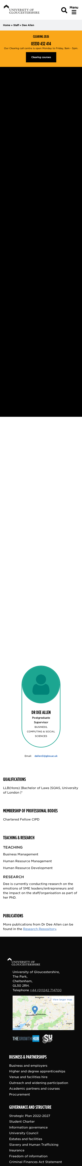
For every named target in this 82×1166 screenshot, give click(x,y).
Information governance (28, 1127)
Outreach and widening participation (38, 1083)
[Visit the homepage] (21, 10)
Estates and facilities (25, 1139)
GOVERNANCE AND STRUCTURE (30, 1107)
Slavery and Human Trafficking (33, 1144)
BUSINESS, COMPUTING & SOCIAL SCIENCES (41, 731)
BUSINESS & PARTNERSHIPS (28, 1057)
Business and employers (28, 1065)
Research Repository (39, 929)
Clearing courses (41, 57)
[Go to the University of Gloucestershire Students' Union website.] (47, 1042)
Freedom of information (28, 1156)
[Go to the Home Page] (27, 962)
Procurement (19, 1094)
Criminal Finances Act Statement (35, 1162)
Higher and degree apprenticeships (37, 1071)
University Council (23, 1133)
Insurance (16, 1150)
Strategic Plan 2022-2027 (29, 1116)
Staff (16, 25)
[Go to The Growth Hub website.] (27, 1042)
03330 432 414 (41, 44)
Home (6, 25)
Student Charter (22, 1122)
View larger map (62, 999)
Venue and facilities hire (28, 1077)
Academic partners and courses (34, 1088)
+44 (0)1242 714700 (46, 990)
